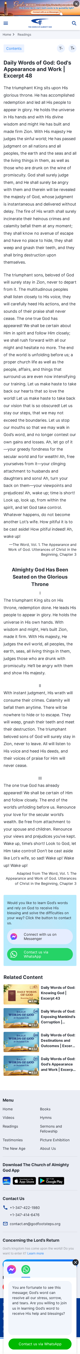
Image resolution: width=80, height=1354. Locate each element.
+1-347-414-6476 (25, 1215)
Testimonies (13, 1140)
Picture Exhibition (55, 1140)
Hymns (46, 1117)
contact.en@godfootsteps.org (35, 1224)
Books (45, 1109)
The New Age (14, 1148)
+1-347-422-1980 (25, 1207)
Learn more (35, 1253)
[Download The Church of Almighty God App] (6, 1180)
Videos (8, 1117)
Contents (14, 48)
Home (7, 34)
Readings (24, 34)
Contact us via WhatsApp (40, 1344)
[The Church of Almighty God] (40, 23)
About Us (48, 1148)
